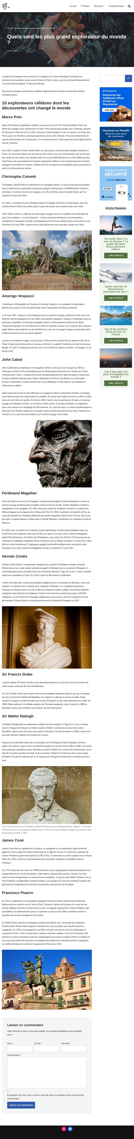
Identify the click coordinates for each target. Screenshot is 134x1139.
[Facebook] (70, 1129)
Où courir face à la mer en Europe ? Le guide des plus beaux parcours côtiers (116, 244)
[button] (104, 6)
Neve (4, 1136)
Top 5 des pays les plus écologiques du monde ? (116, 374)
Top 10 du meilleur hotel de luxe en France (115, 332)
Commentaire (14, 1055)
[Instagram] (64, 1129)
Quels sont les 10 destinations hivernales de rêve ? (116, 289)
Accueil (73, 6)
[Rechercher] (129, 6)
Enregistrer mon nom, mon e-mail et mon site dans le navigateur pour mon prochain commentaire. (45, 1097)
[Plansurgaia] (6, 6)
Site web (66, 1043)
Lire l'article (116, 255)
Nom (10, 1043)
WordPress (26, 1136)
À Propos (85, 6)
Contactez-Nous (116, 6)
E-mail (38, 1043)
